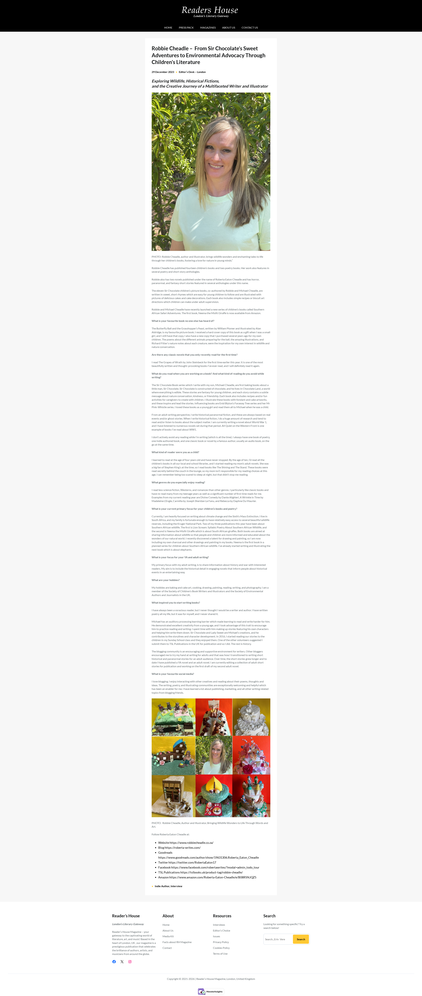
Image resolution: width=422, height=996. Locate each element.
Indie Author (162, 886)
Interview (176, 886)
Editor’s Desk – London (192, 71)
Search (301, 939)
